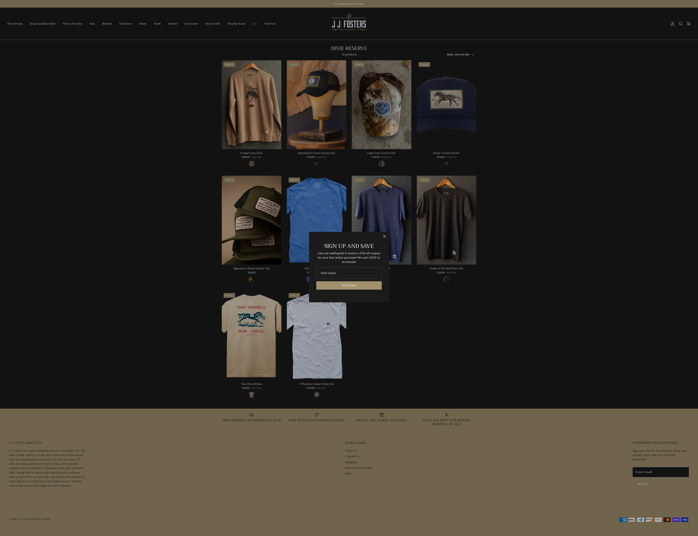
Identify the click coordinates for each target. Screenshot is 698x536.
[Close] (384, 236)
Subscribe (349, 285)
